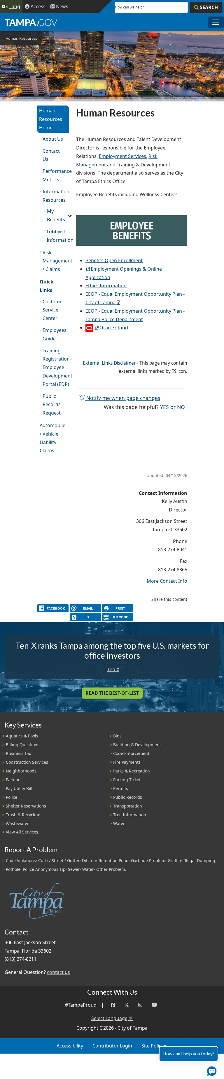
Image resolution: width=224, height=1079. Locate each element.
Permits (120, 788)
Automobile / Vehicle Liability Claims (52, 438)
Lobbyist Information (58, 235)
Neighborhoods (21, 771)
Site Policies (154, 1046)
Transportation (127, 806)
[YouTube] (154, 1005)
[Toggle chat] (210, 1070)
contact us (58, 972)
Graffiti (174, 860)
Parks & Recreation (131, 771)
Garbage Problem (148, 860)
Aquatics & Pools (22, 736)
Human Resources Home (50, 119)
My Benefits (56, 215)
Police (11, 797)
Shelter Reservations (26, 806)
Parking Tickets (128, 779)
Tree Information (129, 814)
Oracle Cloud (113, 327)
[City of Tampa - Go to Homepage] (31, 22)
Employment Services (122, 156)
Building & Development (137, 744)
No (181, 406)
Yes (164, 406)
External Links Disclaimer (109, 363)
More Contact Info (167, 581)
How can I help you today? (188, 1053)
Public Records (127, 797)
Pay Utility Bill (19, 788)
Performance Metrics (56, 175)
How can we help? (129, 7)
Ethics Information (106, 285)
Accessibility (70, 1046)
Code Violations (21, 860)
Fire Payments (127, 762)
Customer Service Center (53, 310)
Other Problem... (112, 869)
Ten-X (113, 669)
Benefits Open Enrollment (114, 260)
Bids (117, 736)
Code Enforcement (131, 753)
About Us (53, 139)
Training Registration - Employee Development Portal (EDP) (56, 367)
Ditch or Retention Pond (105, 860)
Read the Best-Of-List (112, 693)
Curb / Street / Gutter (59, 860)
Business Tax (18, 753)
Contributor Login (112, 1046)
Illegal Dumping (199, 860)
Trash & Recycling (23, 814)
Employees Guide (54, 334)
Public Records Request (52, 404)
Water (119, 823)
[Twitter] (127, 1005)
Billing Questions (22, 744)
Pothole (13, 869)
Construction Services (27, 762)
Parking (13, 779)
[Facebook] (113, 1005)
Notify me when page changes (122, 397)
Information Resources (56, 195)
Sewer (74, 869)
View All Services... (24, 832)
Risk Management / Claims (56, 261)
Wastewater (17, 823)
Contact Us (51, 155)
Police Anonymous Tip (44, 869)
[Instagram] (140, 1005)
